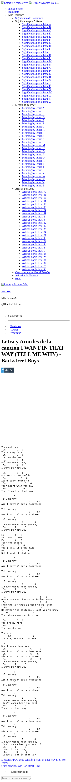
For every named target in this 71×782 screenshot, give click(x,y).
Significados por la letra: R (36, 76)
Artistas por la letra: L (34, 225)
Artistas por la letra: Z (34, 269)
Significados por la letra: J (36, 52)
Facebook (15, 326)
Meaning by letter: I (32, 132)
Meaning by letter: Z (33, 185)
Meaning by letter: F (33, 123)
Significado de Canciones (29, 18)
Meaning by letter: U (33, 170)
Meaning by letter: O (33, 151)
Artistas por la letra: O (34, 235)
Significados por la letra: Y (36, 98)
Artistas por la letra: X (34, 263)
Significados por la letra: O (36, 67)
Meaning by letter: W (33, 176)
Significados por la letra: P (36, 70)
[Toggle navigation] (58, 3)
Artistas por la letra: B (34, 194)
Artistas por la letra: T (34, 250)
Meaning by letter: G (33, 126)
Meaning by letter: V (33, 173)
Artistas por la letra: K (34, 222)
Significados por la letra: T (36, 83)
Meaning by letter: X (33, 179)
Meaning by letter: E (33, 120)
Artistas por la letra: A (34, 191)
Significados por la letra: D (36, 33)
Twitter (14, 329)
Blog (18, 278)
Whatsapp (15, 332)
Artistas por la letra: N (34, 232)
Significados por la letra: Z (36, 101)
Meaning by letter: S (33, 163)
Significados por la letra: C (36, 30)
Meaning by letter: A (33, 107)
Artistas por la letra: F (33, 207)
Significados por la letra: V (36, 89)
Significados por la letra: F (36, 39)
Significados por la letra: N (36, 64)
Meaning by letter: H (33, 129)
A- (6, 370)
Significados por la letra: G (36, 42)
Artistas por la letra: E (34, 204)
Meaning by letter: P (33, 154)
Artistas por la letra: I (33, 216)
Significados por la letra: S (36, 80)
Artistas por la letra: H (34, 213)
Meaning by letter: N (33, 148)
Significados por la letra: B (36, 27)
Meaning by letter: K (33, 139)
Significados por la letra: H (36, 45)
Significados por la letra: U (36, 86)
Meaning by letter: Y (33, 182)
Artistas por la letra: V (34, 256)
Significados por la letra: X (36, 95)
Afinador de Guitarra (26, 275)
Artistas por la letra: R (34, 244)
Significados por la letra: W (37, 92)
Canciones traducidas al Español (32, 272)
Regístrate (13, 11)
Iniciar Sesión (15, 8)
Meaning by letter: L (33, 142)
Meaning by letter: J (33, 135)
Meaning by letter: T (33, 166)
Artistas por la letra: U (34, 253)
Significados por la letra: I (36, 49)
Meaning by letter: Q (33, 157)
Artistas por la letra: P (33, 238)
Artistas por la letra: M (34, 228)
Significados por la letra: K (36, 55)
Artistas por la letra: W (34, 259)
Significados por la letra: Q (36, 73)
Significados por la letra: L (36, 58)
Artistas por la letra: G (34, 210)
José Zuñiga (6, 291)
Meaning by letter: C (33, 114)
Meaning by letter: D (33, 117)
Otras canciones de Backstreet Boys (20, 765)
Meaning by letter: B (33, 111)
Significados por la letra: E (36, 36)
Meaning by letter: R (33, 160)
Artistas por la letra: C (34, 197)
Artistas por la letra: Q (34, 241)
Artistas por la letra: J (33, 219)
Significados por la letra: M (37, 61)
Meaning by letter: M (33, 145)
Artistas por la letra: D (34, 201)
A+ (12, 370)
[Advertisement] (35, 408)
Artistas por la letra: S (33, 247)
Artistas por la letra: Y (34, 266)
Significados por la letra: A (36, 24)
